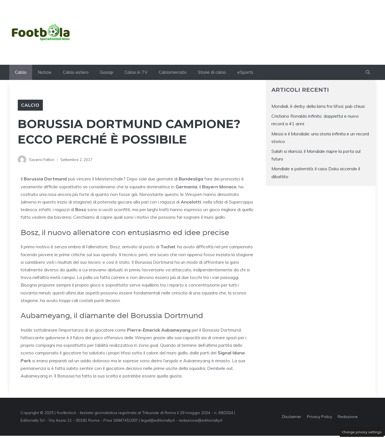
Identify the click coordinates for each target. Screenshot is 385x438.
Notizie (45, 72)
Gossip (106, 72)
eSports (245, 72)
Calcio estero (75, 72)
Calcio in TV (136, 72)
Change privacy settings (362, 432)
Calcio (20, 72)
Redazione (348, 416)
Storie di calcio (212, 72)
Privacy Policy (319, 416)
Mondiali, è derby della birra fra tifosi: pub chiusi (318, 106)
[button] (368, 72)
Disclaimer (291, 416)
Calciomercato (173, 72)
